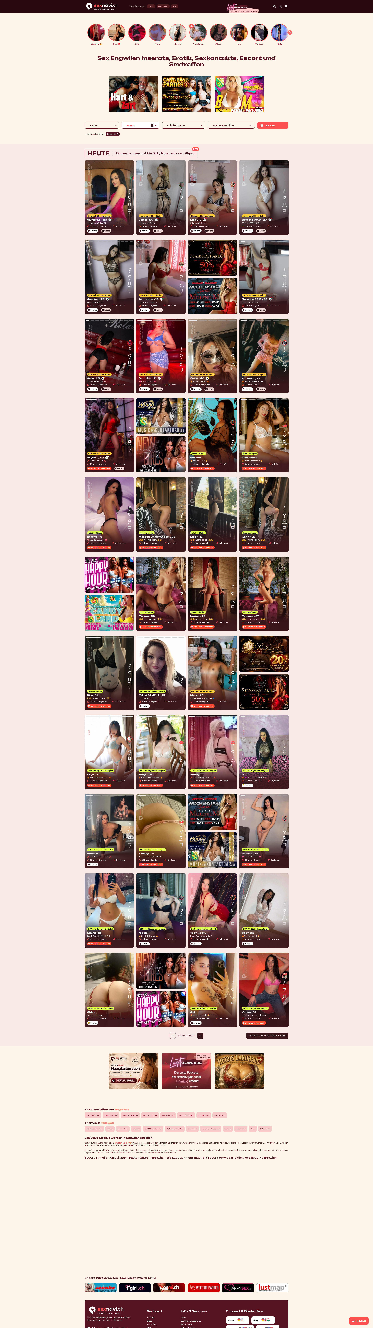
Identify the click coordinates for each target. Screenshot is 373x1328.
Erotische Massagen (211, 1129)
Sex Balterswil (168, 1115)
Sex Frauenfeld (110, 1115)
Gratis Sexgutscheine (191, 1321)
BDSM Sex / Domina (153, 1129)
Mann (252, 1129)
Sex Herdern (219, 1115)
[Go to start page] (111, 1310)
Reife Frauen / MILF (175, 1129)
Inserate (151, 1317)
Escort (110, 1129)
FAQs (183, 1317)
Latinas (228, 1129)
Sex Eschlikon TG (186, 1115)
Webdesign (186, 1324)
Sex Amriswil (203, 1115)
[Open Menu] (286, 6)
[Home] (105, 6)
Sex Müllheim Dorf (130, 1115)
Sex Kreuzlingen (150, 1115)
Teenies (136, 1129)
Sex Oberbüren (92, 1115)
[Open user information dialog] (280, 6)
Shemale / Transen (94, 1129)
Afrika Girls (240, 1129)
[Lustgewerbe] (242, 7)
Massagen (192, 1129)
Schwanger (265, 1129)
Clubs (149, 1321)
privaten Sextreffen (123, 1143)
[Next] (200, 1036)
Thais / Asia (123, 1129)
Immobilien (152, 1324)
